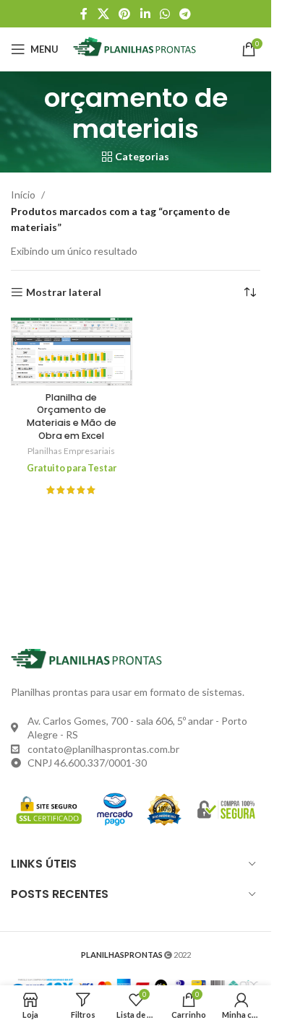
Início (23, 194)
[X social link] (103, 14)
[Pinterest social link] (124, 14)
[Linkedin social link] (145, 14)
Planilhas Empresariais (71, 450)
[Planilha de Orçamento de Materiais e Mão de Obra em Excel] (71, 351)
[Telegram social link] (184, 14)
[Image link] (90, 659)
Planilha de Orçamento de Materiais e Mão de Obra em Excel (71, 416)
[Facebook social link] (84, 14)
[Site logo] (137, 48)
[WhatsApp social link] (164, 14)
